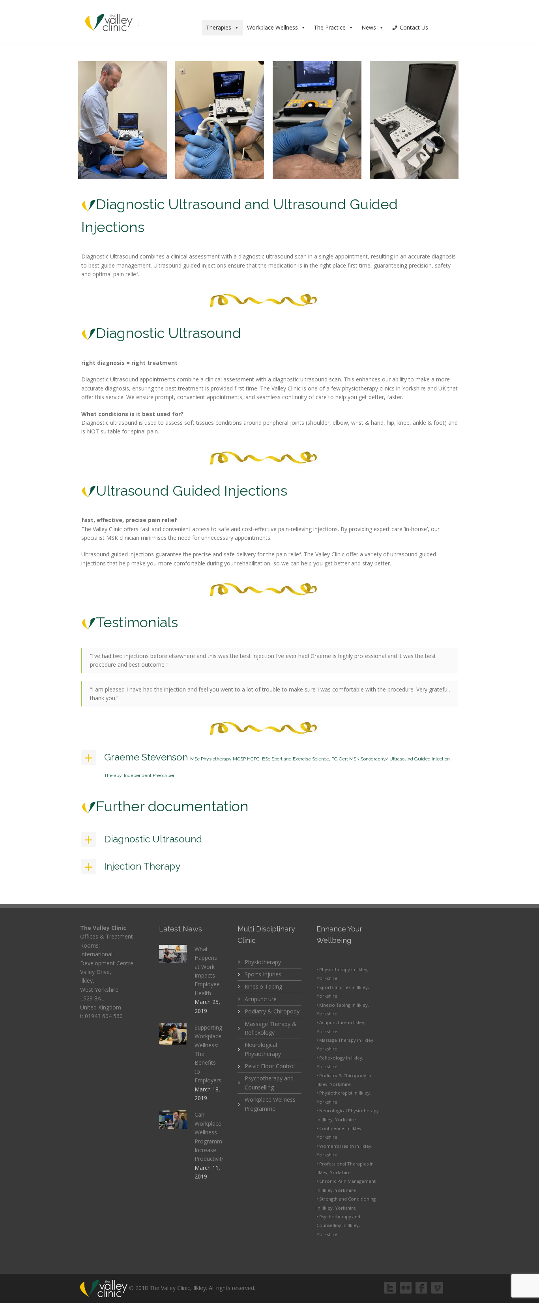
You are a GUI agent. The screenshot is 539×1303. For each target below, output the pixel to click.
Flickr (406, 1288)
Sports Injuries (263, 974)
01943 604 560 (104, 1016)
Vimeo (437, 1288)
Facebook (421, 1288)
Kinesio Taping (263, 986)
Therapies (218, 27)
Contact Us (414, 27)
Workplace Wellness (272, 27)
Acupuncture (261, 999)
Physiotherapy (263, 962)
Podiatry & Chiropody (272, 1011)
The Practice (330, 27)
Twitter (390, 1288)
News (368, 27)
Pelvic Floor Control (270, 1066)
